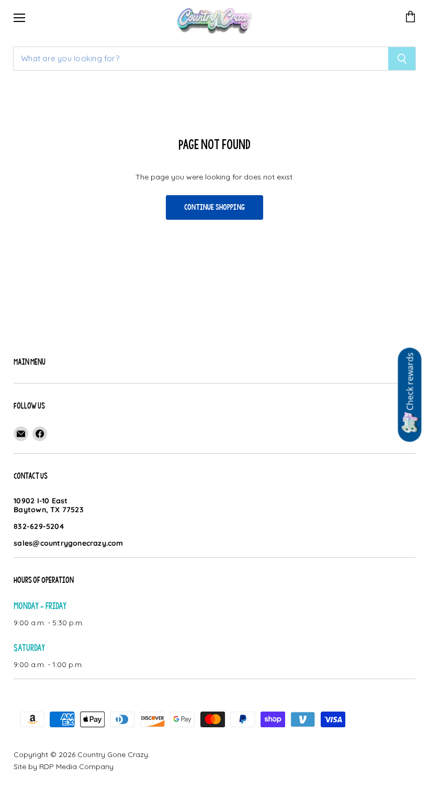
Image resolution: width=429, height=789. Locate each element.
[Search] (402, 59)
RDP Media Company (76, 766)
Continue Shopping (214, 207)
